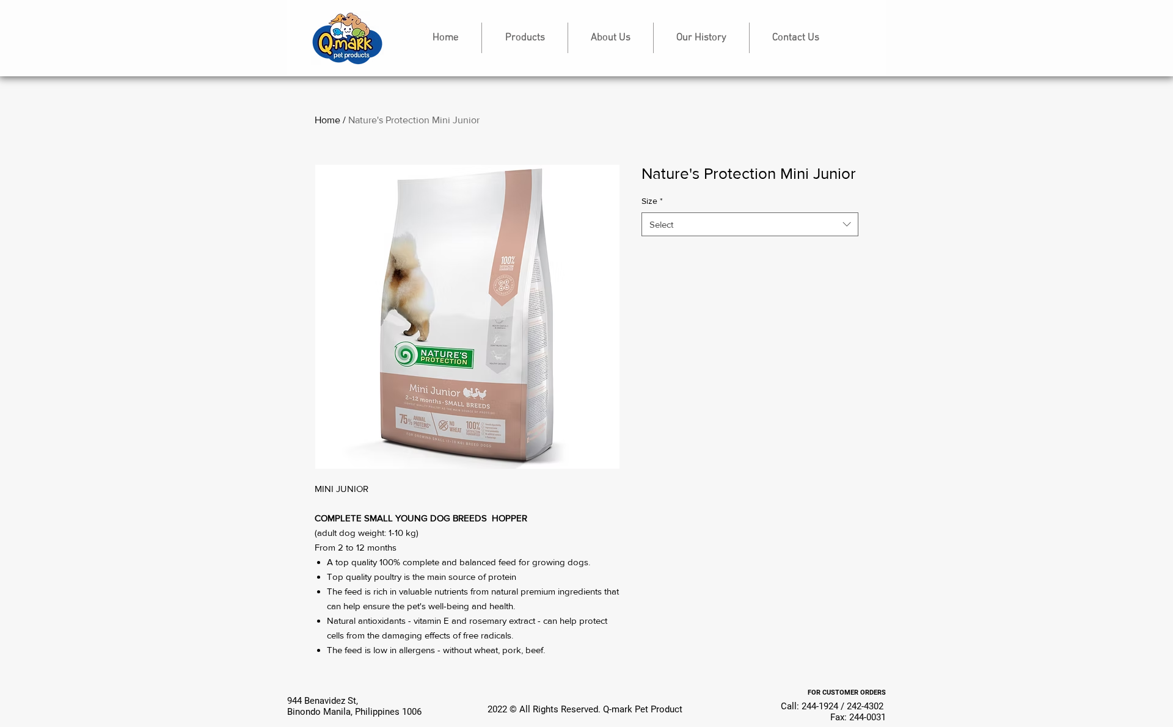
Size (652, 201)
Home (327, 120)
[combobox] (749, 224)
